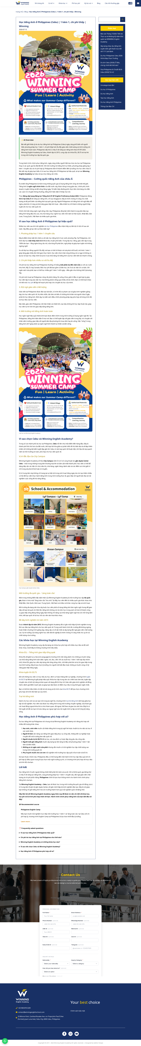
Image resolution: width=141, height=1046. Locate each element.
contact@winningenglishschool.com (31, 1012)
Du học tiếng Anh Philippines (111, 102)
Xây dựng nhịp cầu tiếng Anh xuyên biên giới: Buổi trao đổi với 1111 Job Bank (111, 48)
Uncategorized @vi (107, 85)
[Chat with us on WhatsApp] (5, 1041)
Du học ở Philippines (108, 89)
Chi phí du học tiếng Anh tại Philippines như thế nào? (41, 837)
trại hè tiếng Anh (72, 701)
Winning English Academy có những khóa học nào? (40, 842)
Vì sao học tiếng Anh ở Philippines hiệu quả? (38, 833)
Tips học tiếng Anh (107, 98)
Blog (26, 12)
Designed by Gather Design (94, 1043)
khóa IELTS (66, 689)
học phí (30, 282)
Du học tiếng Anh (107, 94)
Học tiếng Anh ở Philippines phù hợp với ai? (37, 851)
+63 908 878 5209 (24, 1008)
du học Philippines (51, 226)
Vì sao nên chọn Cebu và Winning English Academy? (40, 847)
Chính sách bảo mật (77, 1011)
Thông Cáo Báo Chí (107, 106)
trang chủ (19, 12)
